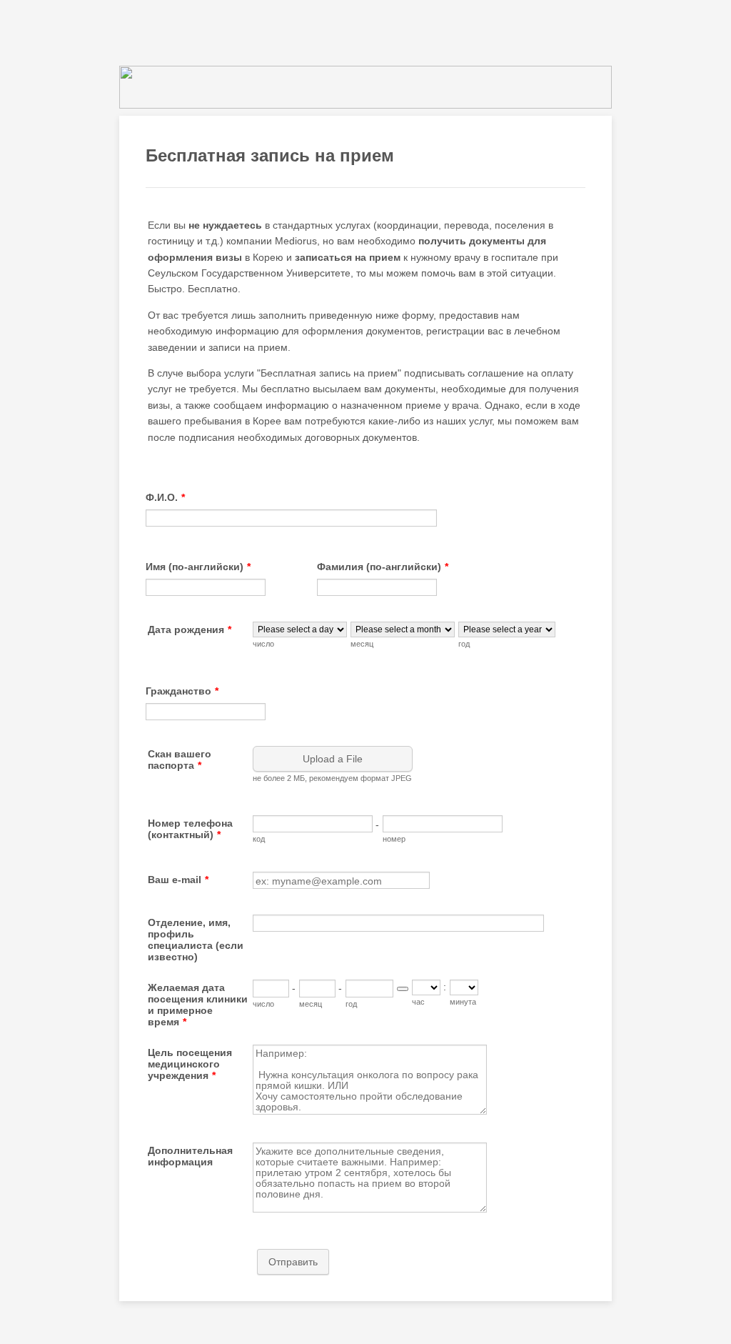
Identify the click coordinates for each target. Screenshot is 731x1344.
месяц (362, 643)
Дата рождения (189, 629)
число (263, 643)
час (418, 1001)
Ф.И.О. (165, 497)
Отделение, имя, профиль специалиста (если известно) (195, 939)
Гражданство (182, 691)
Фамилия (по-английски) (382, 566)
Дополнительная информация (190, 1156)
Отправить (293, 1262)
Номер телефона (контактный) (190, 828)
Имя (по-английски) (198, 566)
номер (394, 839)
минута (463, 1001)
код (259, 839)
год (464, 643)
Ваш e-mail (178, 879)
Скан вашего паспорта (179, 759)
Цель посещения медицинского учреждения (190, 1064)
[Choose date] (402, 989)
